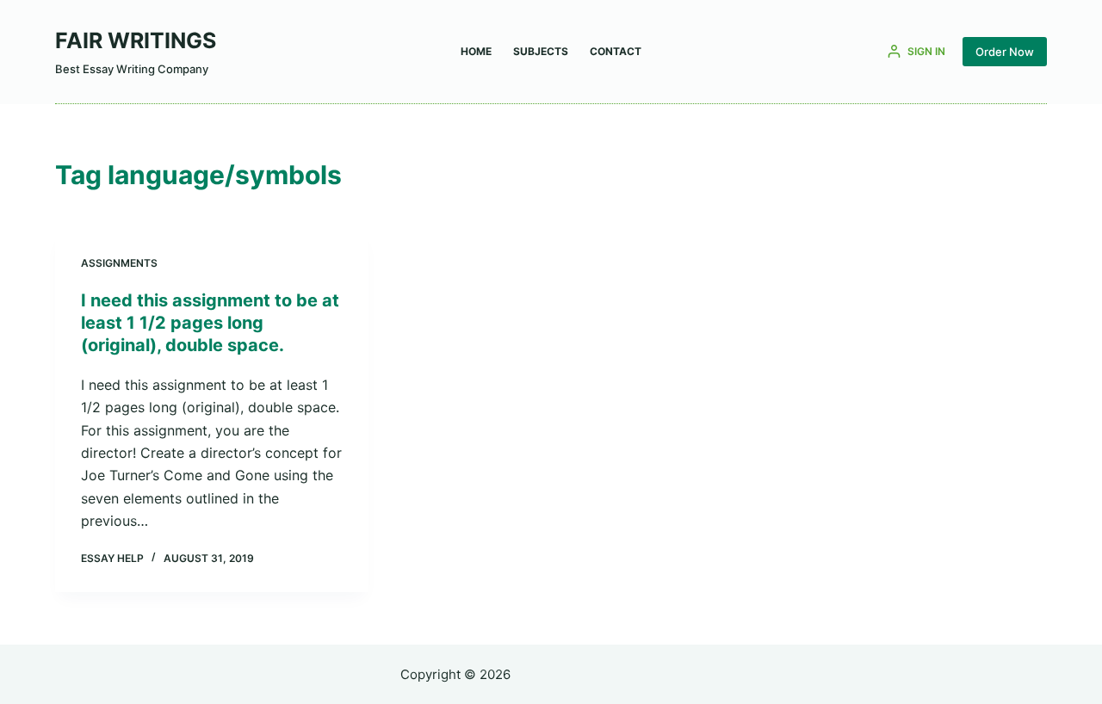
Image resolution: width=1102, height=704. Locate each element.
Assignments (119, 262)
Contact (615, 51)
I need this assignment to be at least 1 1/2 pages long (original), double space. (210, 322)
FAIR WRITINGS (135, 40)
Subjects (540, 51)
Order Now (1004, 52)
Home (476, 51)
